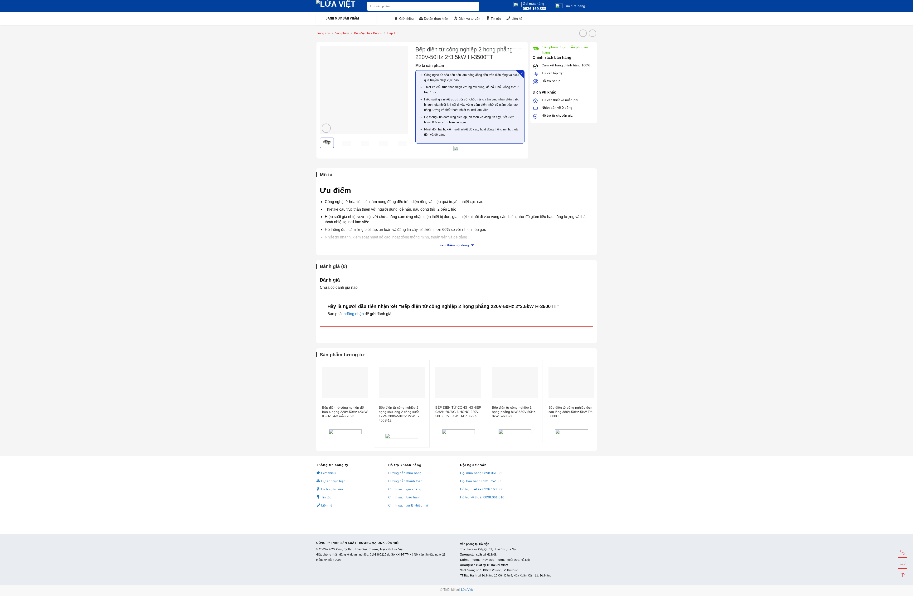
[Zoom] (326, 128)
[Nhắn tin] (902, 562)
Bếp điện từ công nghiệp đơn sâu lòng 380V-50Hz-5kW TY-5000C (571, 412)
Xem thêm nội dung (454, 245)
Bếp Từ (392, 33)
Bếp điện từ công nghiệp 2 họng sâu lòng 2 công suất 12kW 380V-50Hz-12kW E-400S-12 (399, 414)
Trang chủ (323, 33)
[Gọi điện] (902, 551)
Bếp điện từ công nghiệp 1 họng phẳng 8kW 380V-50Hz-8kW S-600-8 (514, 412)
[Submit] (474, 6)
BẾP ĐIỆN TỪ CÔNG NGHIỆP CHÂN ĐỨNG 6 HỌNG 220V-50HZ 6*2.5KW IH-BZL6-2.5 (458, 412)
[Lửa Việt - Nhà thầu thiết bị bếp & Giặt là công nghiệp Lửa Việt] (340, 6)
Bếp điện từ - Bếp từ (368, 33)
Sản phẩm (342, 33)
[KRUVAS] (345, 433)
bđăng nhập (354, 314)
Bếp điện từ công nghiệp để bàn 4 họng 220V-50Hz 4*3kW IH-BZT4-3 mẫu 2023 (345, 412)
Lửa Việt (467, 589)
